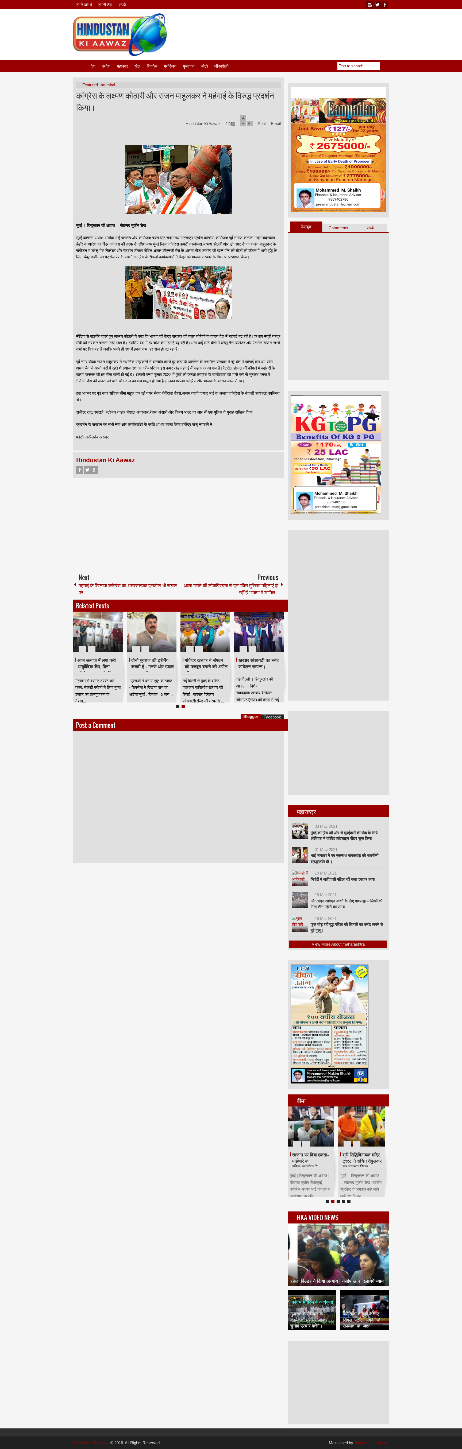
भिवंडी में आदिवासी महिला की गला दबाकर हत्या (343, 879)
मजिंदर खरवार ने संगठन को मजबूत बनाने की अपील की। (206, 667)
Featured (90, 85)
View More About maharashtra (338, 944)
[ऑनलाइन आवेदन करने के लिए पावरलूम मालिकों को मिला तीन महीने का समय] (300, 900)
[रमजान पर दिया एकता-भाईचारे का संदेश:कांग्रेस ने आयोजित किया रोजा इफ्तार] (311, 1126)
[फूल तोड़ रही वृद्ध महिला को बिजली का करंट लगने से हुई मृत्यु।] (300, 924)
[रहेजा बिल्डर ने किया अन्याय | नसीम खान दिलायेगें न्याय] (338, 1254)
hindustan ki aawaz (371, 1442)
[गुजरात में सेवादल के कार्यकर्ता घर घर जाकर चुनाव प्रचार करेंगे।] (312, 1310)
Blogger (250, 716)
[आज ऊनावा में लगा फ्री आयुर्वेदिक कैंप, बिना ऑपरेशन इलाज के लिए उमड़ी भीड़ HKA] (98, 632)
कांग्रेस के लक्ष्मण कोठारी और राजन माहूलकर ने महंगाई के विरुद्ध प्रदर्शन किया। (175, 101)
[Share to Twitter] (110, 636)
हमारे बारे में (84, 4)
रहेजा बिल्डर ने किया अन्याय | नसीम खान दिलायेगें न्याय (337, 1281)
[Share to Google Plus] (117, 636)
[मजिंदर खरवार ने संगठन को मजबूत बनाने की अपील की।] (205, 632)
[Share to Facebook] (103, 636)
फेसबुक (306, 226)
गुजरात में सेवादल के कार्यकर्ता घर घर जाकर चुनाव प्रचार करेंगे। (308, 1319)
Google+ (94, 470)
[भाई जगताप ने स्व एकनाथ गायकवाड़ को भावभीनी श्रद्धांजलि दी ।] (300, 855)
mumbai (108, 85)
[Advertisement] (291, 26)
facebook (384, 5)
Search (384, 66)
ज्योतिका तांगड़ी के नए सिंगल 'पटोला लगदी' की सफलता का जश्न (362, 1319)
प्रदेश (106, 66)
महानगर (122, 66)
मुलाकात (188, 66)
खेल (137, 66)
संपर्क (122, 4)
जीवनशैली (221, 66)
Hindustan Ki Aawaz (204, 123)
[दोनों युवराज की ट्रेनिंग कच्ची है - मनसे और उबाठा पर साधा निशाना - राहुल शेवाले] (152, 632)
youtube (369, 5)
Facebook (79, 470)
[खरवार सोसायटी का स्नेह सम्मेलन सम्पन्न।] (259, 632)
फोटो (204, 66)
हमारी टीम (105, 4)
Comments (338, 228)
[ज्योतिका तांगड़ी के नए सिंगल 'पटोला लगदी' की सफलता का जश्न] (364, 1310)
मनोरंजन (170, 66)
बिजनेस (152, 66)
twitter (377, 5)
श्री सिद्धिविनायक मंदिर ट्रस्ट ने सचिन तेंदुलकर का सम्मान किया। (362, 1160)
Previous (76, 631)
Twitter (87, 470)
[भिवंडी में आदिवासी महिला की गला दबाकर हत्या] (300, 878)
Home (81, 66)
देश (93, 66)
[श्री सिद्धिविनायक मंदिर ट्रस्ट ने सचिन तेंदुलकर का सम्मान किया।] (361, 1126)
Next (280, 631)
